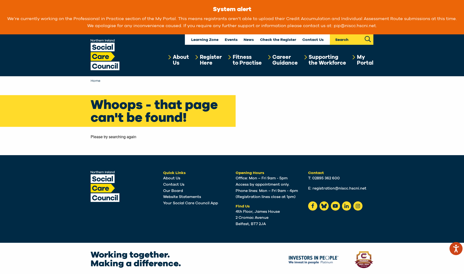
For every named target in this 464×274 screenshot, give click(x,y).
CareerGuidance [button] (285, 60)
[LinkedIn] (346, 206)
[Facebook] (312, 206)
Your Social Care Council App (190, 203)
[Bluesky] (324, 206)
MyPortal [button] (365, 60)
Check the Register (278, 40)
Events (231, 40)
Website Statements (182, 197)
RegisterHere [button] (211, 60)
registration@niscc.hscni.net (339, 188)
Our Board (173, 191)
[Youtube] (335, 206)
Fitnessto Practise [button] (247, 60)
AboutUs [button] (181, 60)
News (249, 40)
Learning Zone (204, 40)
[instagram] (357, 206)
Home (95, 81)
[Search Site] (367, 38)
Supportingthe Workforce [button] (327, 60)
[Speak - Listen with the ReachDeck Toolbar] (456, 248)
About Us (171, 178)
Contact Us (313, 40)
